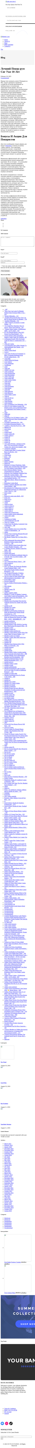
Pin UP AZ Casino (9, 754)
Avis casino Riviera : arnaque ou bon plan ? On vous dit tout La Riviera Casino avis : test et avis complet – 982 (15, 445)
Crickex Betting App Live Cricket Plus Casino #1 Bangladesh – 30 (15, 529)
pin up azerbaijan (9, 755)
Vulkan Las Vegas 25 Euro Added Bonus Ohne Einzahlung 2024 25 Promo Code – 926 (15, 943)
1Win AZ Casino (9, 344)
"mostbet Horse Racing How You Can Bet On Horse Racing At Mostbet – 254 (15, 318)
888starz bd (7, 427)
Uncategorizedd (8, 912)
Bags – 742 (7, 457)
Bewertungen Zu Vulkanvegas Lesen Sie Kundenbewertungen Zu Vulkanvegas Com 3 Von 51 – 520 (16, 489)
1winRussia (7, 365)
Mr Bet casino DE (9, 694)
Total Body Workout (6, 1124)
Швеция (6, 1039)
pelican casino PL (9, 747)
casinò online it (8, 511)
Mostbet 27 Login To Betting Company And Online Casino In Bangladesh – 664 (15, 595)
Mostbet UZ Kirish (9, 685)
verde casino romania (10, 927)
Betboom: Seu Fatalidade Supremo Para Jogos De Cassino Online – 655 (15, 474)
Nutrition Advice (9, 717)
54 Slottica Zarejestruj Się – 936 (13, 422)
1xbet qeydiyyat (8, 398)
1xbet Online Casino (10, 394)
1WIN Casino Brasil (10, 350)
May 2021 (7, 1196)
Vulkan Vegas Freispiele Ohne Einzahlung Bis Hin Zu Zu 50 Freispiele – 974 (15, 983)
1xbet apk (7, 368)
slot (5, 809)
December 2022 (8, 1178)
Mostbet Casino (8, 627)
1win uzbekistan (9, 363)
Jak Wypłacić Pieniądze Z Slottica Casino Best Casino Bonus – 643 (14, 573)
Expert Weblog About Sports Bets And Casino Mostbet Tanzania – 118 (15, 546)
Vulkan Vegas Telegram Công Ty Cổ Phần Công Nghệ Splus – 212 (14, 992)
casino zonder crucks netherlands (13, 514)
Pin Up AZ (7, 752)
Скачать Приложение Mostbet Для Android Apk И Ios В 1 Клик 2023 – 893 (15, 1036)
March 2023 (7, 1173)
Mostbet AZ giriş (9, 609)
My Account (7, 1412)
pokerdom (3, 218)
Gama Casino (8, 558)
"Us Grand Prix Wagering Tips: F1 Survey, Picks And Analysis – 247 (14, 326)
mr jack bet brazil (9, 696)
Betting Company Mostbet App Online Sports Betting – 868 (15, 485)
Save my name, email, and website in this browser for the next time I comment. (13, 266)
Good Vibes (4, 1082)
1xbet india (7, 385)
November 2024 (9, 1150)
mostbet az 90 (8, 606)
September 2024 (9, 1153)
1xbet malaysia (8, 391)
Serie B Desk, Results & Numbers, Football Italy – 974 (14, 803)
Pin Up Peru (7, 772)
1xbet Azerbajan (9, 371)
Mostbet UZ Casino (10, 681)
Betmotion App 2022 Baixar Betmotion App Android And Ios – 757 (15, 477)
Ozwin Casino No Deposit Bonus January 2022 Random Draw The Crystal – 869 (13, 730)
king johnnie (7, 586)
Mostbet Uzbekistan (10, 686)
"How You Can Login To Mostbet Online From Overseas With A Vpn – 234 (14, 312)
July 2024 (7, 1157)
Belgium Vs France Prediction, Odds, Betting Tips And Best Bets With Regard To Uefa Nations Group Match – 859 (15, 466)
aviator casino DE (9, 434)
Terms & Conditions (10, 1408)
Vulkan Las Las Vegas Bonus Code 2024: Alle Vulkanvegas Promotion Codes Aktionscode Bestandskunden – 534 (15, 938)
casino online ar (8, 509)
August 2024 (8, 1155)
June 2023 (7, 1168)
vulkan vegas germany (10, 987)
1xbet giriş (7, 383)
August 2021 (8, 1194)
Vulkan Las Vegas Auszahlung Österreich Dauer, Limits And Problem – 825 (15, 948)
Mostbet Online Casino (10, 663)
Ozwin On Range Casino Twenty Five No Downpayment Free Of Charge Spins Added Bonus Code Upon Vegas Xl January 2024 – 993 (16, 736)
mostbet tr (7, 678)
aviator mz (7, 440)
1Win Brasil (7, 349)
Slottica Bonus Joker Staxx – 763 (13, 822)
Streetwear (7, 1218)
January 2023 (8, 1176)
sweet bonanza (8, 902)
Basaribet (7, 460)
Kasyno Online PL (9, 581)
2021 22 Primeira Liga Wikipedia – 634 (15, 404)
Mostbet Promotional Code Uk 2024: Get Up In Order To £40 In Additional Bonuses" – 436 (15, 670)
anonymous (7, 429)
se (4, 801)
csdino (6, 532)
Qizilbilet (7, 793)
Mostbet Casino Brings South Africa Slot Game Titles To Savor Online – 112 (15, 633)
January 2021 (8, 1202)
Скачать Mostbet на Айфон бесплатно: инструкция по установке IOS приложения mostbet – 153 (16, 1031)
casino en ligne (8, 504)
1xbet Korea (7, 388)
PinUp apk (7, 775)
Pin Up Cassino (8, 763)
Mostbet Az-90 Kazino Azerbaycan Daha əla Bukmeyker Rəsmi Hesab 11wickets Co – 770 (14, 612)
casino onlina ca (8, 507)
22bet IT (6, 416)
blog (5, 494)
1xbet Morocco (8, 393)
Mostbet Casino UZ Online (12, 636)
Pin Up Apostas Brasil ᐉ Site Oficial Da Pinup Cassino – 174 (15, 749)
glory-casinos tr (8, 563)
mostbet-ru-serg (8, 693)
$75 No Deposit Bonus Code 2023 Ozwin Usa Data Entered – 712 (14, 333)
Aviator (6, 430)
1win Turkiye (8, 362)
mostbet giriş (7, 640)
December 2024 (8, 1148)
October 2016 (8, 1209)
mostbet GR (7, 642)
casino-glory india (9, 515)
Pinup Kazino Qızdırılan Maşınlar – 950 (15, 776)
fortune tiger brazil (9, 553)
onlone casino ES (9, 721)
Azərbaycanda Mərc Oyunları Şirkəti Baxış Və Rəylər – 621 (14, 451)
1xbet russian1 (8, 403)
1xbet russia (7, 399)
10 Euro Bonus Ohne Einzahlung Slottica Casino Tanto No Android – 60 (15, 336)
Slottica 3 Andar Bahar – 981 (12, 819)
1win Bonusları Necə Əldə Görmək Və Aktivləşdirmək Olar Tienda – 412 (15, 346)
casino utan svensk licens (11, 512)
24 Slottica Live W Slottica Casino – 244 (15, 417)
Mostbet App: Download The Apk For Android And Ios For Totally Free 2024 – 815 (15, 602)
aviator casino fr (8, 435)
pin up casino (8, 758)
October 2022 (8, 1181)
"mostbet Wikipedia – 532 (11, 321)
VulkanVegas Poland (10, 1016)
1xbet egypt (7, 381)
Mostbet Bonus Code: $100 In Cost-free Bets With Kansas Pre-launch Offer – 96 (15, 625)
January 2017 (8, 1204)
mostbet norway (8, 662)
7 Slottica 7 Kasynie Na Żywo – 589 (14, 425)
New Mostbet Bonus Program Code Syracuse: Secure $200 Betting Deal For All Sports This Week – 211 (15, 704)
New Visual (3, 1062)
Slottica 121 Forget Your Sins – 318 (14, 814)
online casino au (8, 719)
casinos (6, 517)
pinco (5, 773)
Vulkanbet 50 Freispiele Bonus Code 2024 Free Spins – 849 (14, 1014)
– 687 (6, 309)
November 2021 (9, 1189)
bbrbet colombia (8, 461)
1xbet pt (6, 396)
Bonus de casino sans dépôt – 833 (14, 496)
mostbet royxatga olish (10, 673)
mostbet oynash (8, 665)
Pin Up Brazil (8, 757)
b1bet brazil (7, 455)
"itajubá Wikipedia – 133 (11, 316)
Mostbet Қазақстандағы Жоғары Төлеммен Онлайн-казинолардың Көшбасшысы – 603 (14, 689)
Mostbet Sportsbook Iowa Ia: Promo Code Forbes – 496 (14, 675)
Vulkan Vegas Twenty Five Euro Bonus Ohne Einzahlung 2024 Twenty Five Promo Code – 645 (15, 996)
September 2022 (9, 1183)
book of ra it (7, 499)
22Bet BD (7, 414)
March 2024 (7, 1163)
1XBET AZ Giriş (9, 370)
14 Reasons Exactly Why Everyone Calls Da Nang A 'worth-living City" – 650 (15, 340)
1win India (7, 358)
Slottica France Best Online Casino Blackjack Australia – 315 (14, 857)
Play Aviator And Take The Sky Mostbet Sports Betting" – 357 (15, 784)
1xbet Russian (8, 401)
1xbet (5, 367)
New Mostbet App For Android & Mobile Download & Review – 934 (14, 700)
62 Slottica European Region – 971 (14, 424)
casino (6, 502)
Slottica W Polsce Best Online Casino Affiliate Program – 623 (15, 883)
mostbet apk (7, 599)
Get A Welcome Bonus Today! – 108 (14, 561)
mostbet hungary (9, 647)
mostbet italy (7, 649)
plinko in (6, 788)
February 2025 (8, 1145)
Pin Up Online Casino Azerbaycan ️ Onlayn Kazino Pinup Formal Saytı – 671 (14, 768)
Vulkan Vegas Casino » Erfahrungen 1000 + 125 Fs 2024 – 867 (14, 976)
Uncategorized (5, 78)
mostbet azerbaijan (9, 621)
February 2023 (8, 1175)
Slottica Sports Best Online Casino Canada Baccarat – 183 (14, 880)
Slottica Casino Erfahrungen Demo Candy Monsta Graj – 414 (14, 831)
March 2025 (7, 1144)
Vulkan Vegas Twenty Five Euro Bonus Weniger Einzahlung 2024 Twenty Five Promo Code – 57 (15, 1001)
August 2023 (8, 1165)
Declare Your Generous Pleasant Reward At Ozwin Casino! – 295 (15, 534)
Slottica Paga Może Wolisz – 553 (13, 871)
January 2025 (8, 1147)
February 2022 (8, 1184)
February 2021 (8, 1201)
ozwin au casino (8, 727)
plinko (6, 786)
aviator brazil (8, 432)
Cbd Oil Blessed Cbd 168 (11, 520)
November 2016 (9, 1207)
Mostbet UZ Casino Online (12, 683)
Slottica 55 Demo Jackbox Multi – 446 (15, 821)
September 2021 (9, 1193)
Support (6, 1413)
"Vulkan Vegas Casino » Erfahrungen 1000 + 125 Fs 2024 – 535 (15, 330)
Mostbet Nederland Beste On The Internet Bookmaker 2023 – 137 (13, 659)
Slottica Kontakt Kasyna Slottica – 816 (15, 863)
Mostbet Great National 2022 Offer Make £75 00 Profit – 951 (14, 644)
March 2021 (7, 1199)
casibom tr (7, 501)
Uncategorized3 (8, 911)
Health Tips (7, 565)
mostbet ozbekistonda (10, 667)
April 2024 (7, 1162)
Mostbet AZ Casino (9, 607)
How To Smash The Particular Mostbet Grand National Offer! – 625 (15, 567)
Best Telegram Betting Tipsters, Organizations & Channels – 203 (13, 470)
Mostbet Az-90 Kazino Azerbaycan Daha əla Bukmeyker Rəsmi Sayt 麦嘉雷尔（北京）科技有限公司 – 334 (15, 617)
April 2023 (7, 1171)
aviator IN (7, 437)
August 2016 (8, 1211)
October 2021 (8, 1191)
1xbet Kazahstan (9, 386)
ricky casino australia (10, 796)
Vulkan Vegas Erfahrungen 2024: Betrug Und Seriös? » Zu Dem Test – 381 (15, 979)
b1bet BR (7, 453)
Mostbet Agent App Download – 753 (14, 597)
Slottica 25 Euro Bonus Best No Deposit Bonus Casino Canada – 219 (15, 816)
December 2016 (8, 1206)
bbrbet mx (7, 463)
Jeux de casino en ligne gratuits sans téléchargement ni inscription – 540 (14, 577)
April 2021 (7, 1198)
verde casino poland (10, 925)
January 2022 (8, 1186)
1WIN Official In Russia (11, 360)
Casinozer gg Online (10, 519)
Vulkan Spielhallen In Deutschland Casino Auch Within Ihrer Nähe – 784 (15, 952)
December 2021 (8, 1188)
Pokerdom (8, 145)
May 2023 (7, 1170)
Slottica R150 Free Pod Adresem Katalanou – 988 (13, 874)
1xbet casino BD (9, 378)
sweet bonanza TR (9, 904)
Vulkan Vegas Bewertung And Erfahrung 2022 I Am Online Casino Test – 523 (14, 972)
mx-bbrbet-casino (9, 698)
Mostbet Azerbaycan (10, 622)
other (5, 722)
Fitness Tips (7, 552)
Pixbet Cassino (8, 778)
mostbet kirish (8, 650)
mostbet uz (7, 680)
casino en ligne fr (9, 506)
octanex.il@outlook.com (16, 16)
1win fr (6, 352)
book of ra (7, 497)
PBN (5, 745)
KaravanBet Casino (9, 579)
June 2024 (7, 1158)
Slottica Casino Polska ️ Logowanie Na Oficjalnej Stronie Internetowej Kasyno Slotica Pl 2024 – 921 (15, 845)
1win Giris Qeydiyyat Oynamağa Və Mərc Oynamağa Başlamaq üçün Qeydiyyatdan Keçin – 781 (14, 355)
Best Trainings (4, 1103)
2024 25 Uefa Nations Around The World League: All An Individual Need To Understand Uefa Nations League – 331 (15, 408)
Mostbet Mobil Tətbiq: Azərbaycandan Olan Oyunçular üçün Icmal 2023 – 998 (15, 653)
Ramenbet (7, 794)
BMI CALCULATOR (10, 1410)
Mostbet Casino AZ (9, 629)
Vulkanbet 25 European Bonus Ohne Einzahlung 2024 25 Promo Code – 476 (15, 1010)
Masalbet (6, 591)
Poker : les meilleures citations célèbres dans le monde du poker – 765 (15, 790)
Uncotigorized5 (8, 914)
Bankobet (7, 458)
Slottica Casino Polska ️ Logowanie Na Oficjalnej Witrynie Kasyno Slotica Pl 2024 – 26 (15, 850)
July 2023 (7, 1166)
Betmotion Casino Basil (11, 483)
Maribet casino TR (9, 589)
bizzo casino (7, 493)
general (6, 560)
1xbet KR (7, 389)
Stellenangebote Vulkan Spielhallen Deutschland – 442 (14, 900)
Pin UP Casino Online (10, 762)
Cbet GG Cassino (9, 522)
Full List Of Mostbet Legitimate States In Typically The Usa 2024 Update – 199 (15, 555)
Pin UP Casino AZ (9, 760)
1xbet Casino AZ (9, 376)
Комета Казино (9, 1021)
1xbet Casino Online (10, 380)
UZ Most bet (8, 922)
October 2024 (8, 1152)
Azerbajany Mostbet (10, 448)
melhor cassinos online (10, 592)
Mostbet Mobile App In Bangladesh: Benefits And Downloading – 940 (14, 656)
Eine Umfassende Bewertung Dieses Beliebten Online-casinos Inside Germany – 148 (14, 542)
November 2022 (9, 1180)
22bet (5, 412)
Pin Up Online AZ (9, 765)
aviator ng (7, 442)
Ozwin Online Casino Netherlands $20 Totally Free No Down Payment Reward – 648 (15, 742)
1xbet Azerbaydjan (9, 373)
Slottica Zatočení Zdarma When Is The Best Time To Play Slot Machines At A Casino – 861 (15, 894)
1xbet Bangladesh (9, 375)
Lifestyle (6, 588)
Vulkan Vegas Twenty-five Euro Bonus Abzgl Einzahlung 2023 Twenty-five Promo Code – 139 (15, 1006)
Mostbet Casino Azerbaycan (12, 631)
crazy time (7, 527)
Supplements (8, 1221)
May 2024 (7, 1160)
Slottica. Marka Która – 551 (12, 898)
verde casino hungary (10, 924)
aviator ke (7, 439)
